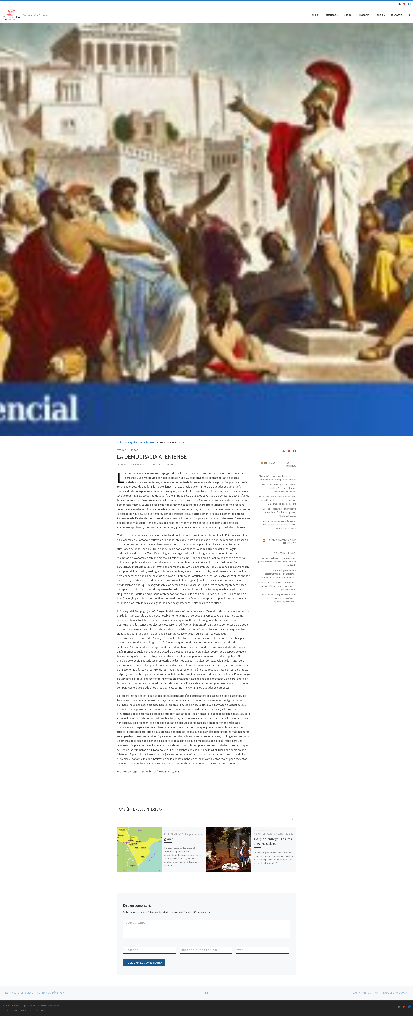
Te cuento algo (18, 1005)
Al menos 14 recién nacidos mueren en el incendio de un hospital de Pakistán (277, 478)
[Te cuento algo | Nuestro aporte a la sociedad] (12, 14)
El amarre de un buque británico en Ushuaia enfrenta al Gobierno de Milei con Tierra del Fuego (278, 524)
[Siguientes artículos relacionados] (292, 818)
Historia (144, 442)
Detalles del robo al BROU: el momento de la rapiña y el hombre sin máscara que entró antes (277, 586)
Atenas (153, 442)
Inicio (119, 442)
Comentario (135, 922)
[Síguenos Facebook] (409, 4)
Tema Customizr (41, 1010)
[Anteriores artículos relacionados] (284, 818)
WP (16, 1010)
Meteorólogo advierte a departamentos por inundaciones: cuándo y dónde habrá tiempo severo (278, 574)
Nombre (131, 950)
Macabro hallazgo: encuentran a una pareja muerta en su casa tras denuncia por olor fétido (277, 562)
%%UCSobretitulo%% (285, 553)
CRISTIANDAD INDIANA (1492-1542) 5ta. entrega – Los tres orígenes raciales (273, 839)
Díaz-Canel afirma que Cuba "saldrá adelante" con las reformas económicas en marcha (279, 488)
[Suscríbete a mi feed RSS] (399, 4)
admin (124, 464)
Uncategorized (131, 442)
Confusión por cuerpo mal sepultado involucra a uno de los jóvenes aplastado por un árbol (278, 598)
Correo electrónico (199, 950)
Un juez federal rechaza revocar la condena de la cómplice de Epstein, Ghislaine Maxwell (279, 512)
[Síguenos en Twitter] (404, 4)
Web (240, 950)
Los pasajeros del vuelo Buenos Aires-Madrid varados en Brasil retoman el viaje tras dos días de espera (277, 500)
